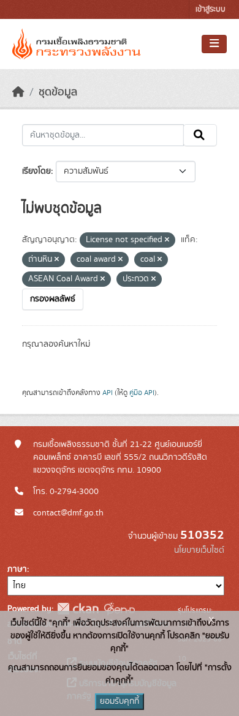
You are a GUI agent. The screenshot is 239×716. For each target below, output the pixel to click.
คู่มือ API (141, 392)
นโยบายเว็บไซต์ (199, 550)
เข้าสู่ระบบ (210, 9)
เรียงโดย (36, 171)
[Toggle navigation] (214, 44)
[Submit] (200, 135)
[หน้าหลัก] (18, 92)
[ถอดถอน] (167, 240)
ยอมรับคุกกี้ (119, 701)
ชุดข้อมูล (58, 92)
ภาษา (17, 569)
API (107, 392)
